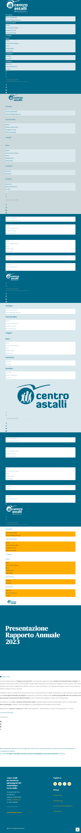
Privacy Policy (57, 795)
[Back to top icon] (67, 829)
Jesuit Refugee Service (14, 812)
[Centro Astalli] (17, 12)
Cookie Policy (57, 811)
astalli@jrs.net (16, 799)
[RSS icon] (71, 828)
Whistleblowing (58, 801)
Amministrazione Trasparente (63, 806)
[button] (40, 721)
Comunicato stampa (6, 712)
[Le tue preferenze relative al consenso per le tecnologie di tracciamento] (77, 829)
